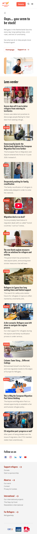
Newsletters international (13, 505)
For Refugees (9, 511)
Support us (22, 49)
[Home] (5, 13)
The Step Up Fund (10, 502)
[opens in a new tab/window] (10, 532)
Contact (7, 486)
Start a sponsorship (11, 473)
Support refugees (11, 466)
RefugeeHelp (9, 515)
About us (7, 479)
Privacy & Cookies (10, 489)
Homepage (10, 50)
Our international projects (13, 499)
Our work (7, 483)
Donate (21, 4)
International (9, 495)
